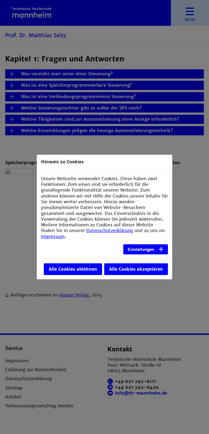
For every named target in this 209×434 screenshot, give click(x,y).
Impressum (52, 236)
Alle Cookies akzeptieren (136, 269)
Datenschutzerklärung (109, 230)
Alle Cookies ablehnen (73, 269)
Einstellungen (141, 249)
